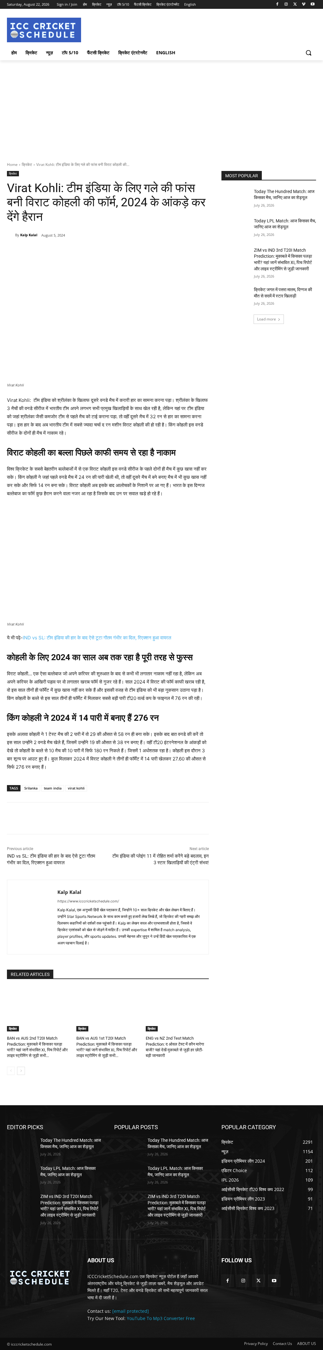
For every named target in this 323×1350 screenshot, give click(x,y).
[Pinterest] (80, 251)
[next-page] (21, 1071)
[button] (308, 52)
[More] (109, 251)
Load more (266, 319)
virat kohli (76, 788)
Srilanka (31, 788)
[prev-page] (11, 1071)
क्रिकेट (27, 164)
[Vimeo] (303, 4)
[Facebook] (277, 4)
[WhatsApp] (95, 251)
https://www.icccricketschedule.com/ (88, 901)
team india (53, 788)
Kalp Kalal (28, 234)
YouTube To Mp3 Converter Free (161, 1318)
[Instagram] (286, 4)
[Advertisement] (161, 107)
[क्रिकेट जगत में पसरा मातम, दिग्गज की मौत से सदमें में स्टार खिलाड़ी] (235, 297)
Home (12, 164)
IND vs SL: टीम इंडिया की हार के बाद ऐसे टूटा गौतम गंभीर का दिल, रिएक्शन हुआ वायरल (97, 638)
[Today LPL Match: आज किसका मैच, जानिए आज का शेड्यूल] (235, 228)
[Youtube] (312, 4)
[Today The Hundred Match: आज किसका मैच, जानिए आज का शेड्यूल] (235, 198)
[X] (295, 4)
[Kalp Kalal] (11, 235)
